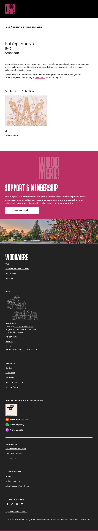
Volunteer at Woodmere (15, 449)
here (28, 70)
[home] (46, 9)
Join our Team (11, 387)
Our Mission (10, 373)
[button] (90, 9)
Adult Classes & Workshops (17, 486)
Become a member (22, 210)
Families (8, 476)
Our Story (9, 368)
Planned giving (11, 458)
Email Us (9, 342)
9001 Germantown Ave (26, 329)
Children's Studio (12, 481)
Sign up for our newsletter (16, 512)
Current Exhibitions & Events (17, 269)
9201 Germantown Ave (23, 326)
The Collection (11, 274)
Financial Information (14, 382)
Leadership (10, 378)
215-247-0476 (11, 337)
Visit (7, 264)
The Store (9, 278)
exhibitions (40, 77)
